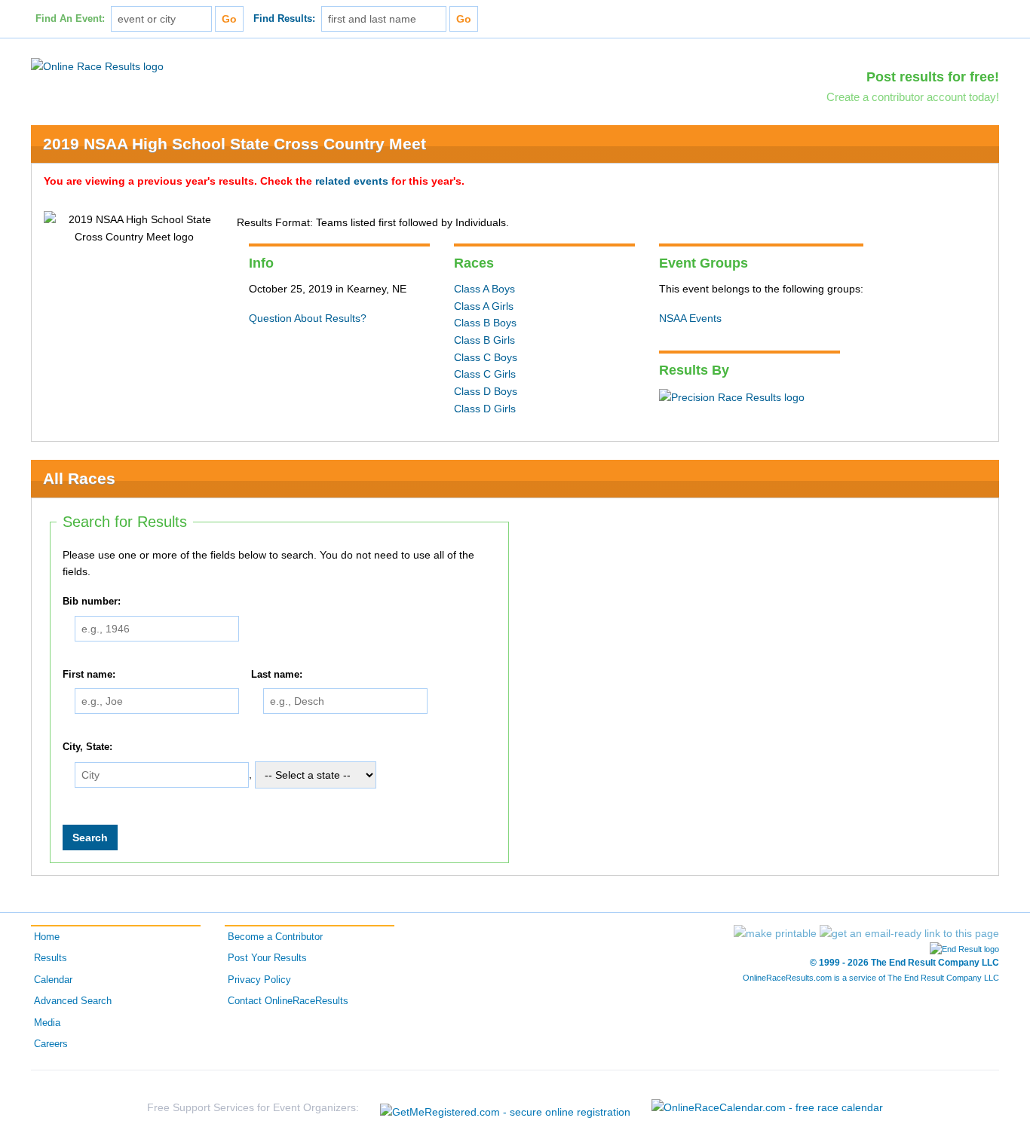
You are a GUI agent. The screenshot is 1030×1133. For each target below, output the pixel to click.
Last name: (276, 674)
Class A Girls (483, 306)
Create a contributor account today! (912, 96)
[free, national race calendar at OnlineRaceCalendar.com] (767, 1107)
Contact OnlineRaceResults (288, 1001)
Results (50, 958)
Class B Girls (484, 340)
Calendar (53, 980)
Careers (51, 1044)
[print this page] (775, 933)
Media (47, 1023)
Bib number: (92, 601)
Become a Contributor (275, 937)
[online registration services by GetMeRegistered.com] (505, 1108)
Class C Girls (485, 374)
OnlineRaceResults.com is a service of (871, 977)
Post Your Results (267, 958)
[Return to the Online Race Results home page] (97, 66)
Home (47, 937)
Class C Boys (485, 357)
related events (351, 181)
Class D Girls (485, 409)
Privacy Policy (259, 980)
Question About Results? (307, 318)
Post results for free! (932, 76)
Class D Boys (485, 391)
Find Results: (284, 19)
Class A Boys (484, 289)
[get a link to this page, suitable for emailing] (909, 933)
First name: (89, 674)
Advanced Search (73, 1001)
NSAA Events (690, 318)
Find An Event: (70, 19)
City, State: (87, 748)
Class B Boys (485, 323)
